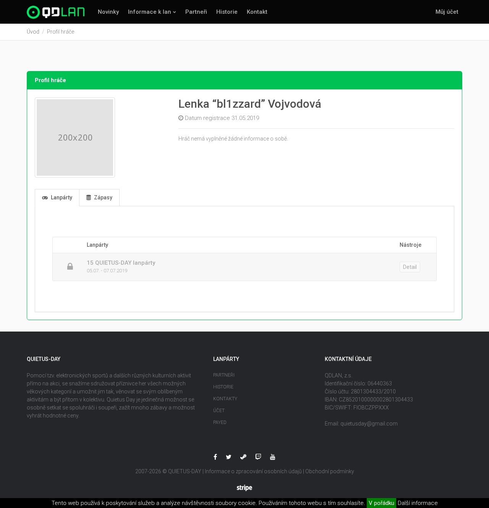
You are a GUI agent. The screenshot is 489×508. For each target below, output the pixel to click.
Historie (227, 11)
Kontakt (257, 11)
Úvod (33, 32)
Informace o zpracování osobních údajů (253, 471)
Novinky (108, 11)
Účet (219, 410)
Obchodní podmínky (329, 471)
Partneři (196, 11)
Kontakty (225, 398)
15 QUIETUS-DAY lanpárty (121, 262)
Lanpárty (61, 197)
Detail (410, 267)
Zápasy (102, 197)
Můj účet (447, 11)
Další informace (418, 503)
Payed (220, 422)
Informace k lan (149, 11)
